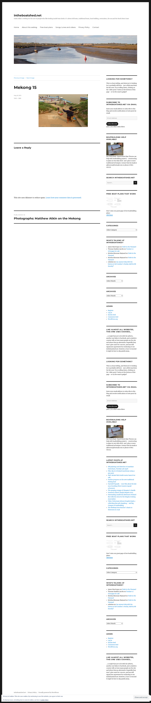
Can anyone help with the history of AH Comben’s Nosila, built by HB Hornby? (122, 264)
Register (110, 310)
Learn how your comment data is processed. (63, 198)
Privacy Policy (84, 27)
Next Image (30, 78)
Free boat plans (46, 27)
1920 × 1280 (17, 98)
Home (16, 27)
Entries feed (112, 315)
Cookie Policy (44, 700)
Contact (95, 27)
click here (109, 215)
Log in (110, 313)
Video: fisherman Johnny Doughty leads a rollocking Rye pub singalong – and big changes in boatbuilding (121, 503)
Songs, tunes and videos (66, 27)
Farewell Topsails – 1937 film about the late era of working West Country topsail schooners (122, 486)
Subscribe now (112, 124)
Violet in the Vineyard (129, 247)
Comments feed (113, 317)
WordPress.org (113, 319)
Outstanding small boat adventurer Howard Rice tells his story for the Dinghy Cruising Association (122, 497)
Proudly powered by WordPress (49, 692)
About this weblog (29, 27)
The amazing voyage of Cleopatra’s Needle (121, 490)
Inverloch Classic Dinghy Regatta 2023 (120, 492)
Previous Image (19, 78)
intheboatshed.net (27, 15)
